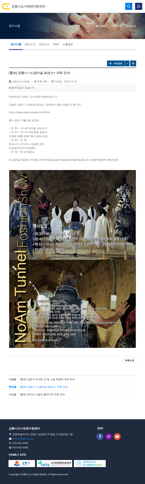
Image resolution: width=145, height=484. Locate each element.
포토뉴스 (44, 44)
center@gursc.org (22, 438)
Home (103, 26)
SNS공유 (117, 63)
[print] (133, 63)
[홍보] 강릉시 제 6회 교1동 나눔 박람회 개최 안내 (47, 379)
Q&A (56, 44)
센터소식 (30, 44)
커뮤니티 (116, 26)
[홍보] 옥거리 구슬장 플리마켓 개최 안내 (42, 394)
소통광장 (67, 44)
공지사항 (16, 44)
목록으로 (129, 360)
